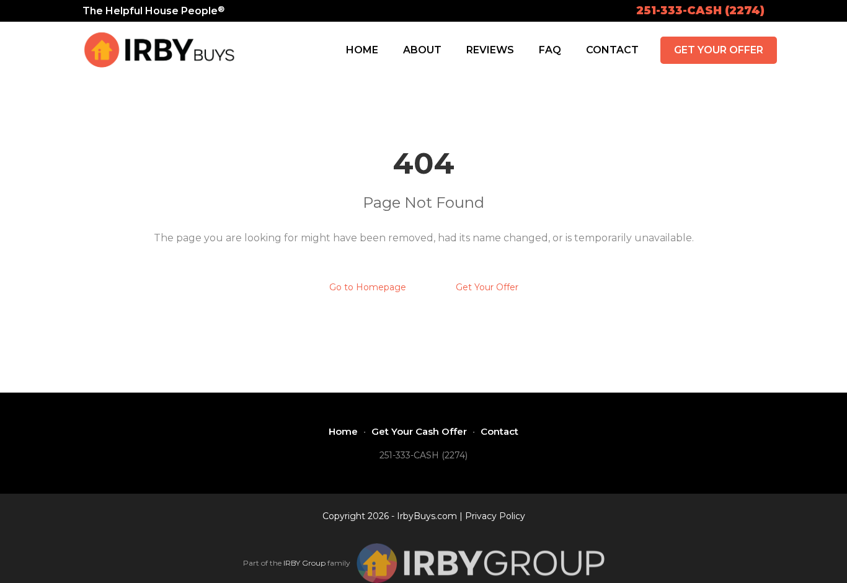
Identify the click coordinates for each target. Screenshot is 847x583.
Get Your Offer (718, 50)
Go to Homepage (367, 287)
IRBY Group (304, 562)
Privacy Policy (495, 516)
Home (362, 50)
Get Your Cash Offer (419, 431)
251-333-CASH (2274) (700, 10)
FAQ (550, 50)
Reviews (490, 50)
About (422, 50)
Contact (612, 50)
